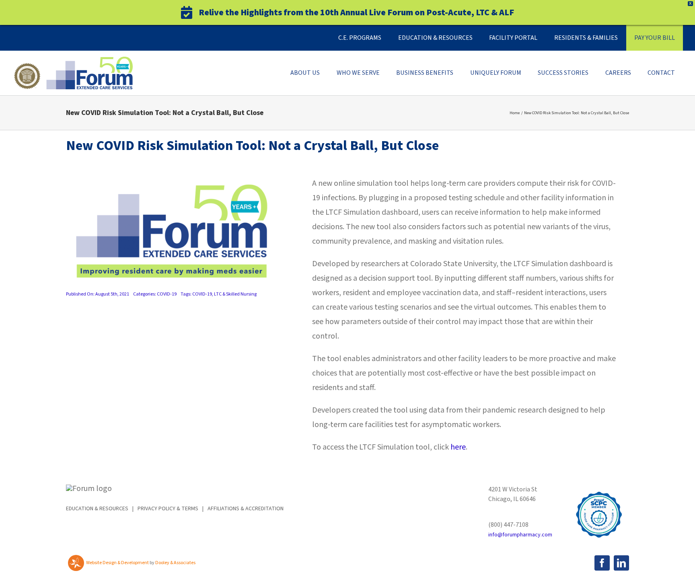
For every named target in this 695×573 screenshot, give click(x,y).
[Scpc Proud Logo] (599, 488)
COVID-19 (167, 294)
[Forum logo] (72, 60)
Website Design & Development (117, 562)
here (458, 447)
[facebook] (602, 563)
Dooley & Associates (175, 562)
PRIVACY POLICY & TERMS (168, 509)
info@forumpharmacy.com (520, 535)
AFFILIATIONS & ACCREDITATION (246, 509)
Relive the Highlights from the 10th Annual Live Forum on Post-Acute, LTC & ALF (356, 12)
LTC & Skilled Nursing (235, 294)
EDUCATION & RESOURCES (97, 509)
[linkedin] (621, 563)
